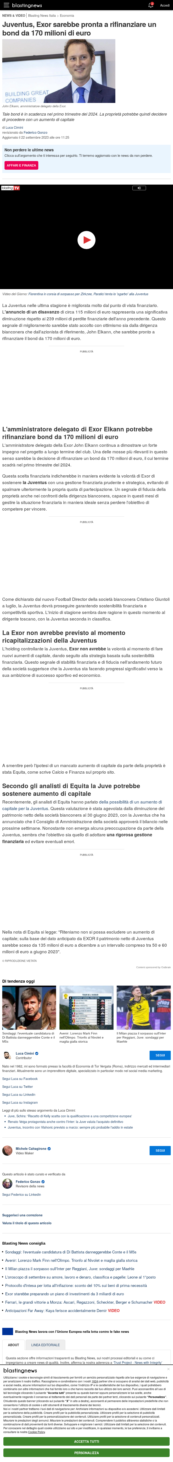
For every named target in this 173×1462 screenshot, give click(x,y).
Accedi (165, 5)
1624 (95, 1381)
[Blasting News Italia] (27, 5)
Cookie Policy (36, 1432)
